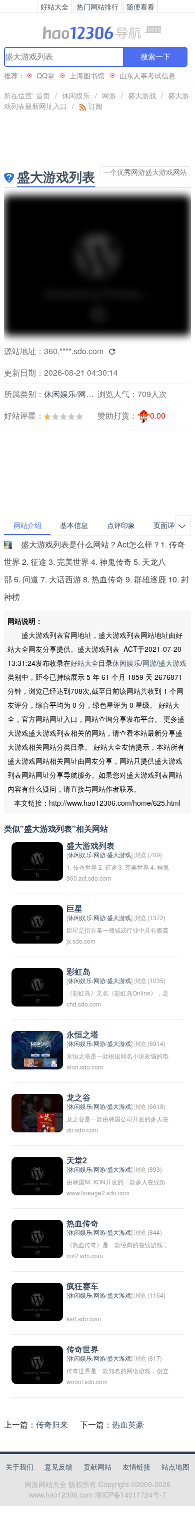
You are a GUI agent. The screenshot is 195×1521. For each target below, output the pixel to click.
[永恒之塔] (37, 1049)
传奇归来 (52, 1424)
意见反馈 (58, 1467)
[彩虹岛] (37, 986)
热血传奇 (82, 1223)
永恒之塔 (82, 1034)
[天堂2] (37, 1175)
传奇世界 (82, 1349)
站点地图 (176, 1467)
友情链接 (136, 1467)
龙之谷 (78, 1097)
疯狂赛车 (82, 1286)
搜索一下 (155, 56)
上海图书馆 (87, 75)
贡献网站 (98, 1467)
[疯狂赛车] (37, 1301)
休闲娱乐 (76, 95)
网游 (109, 95)
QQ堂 (45, 75)
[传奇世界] (37, 1364)
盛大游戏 (142, 95)
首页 (43, 95)
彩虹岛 (78, 972)
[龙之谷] (37, 1112)
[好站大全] (97, 31)
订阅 (94, 106)
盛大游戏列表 (90, 846)
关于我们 (20, 1467)
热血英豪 (128, 1424)
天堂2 (76, 1160)
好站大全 (84, 663)
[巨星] (37, 923)
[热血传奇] (37, 1238)
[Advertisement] (58, 445)
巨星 (74, 909)
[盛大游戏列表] (37, 860)
